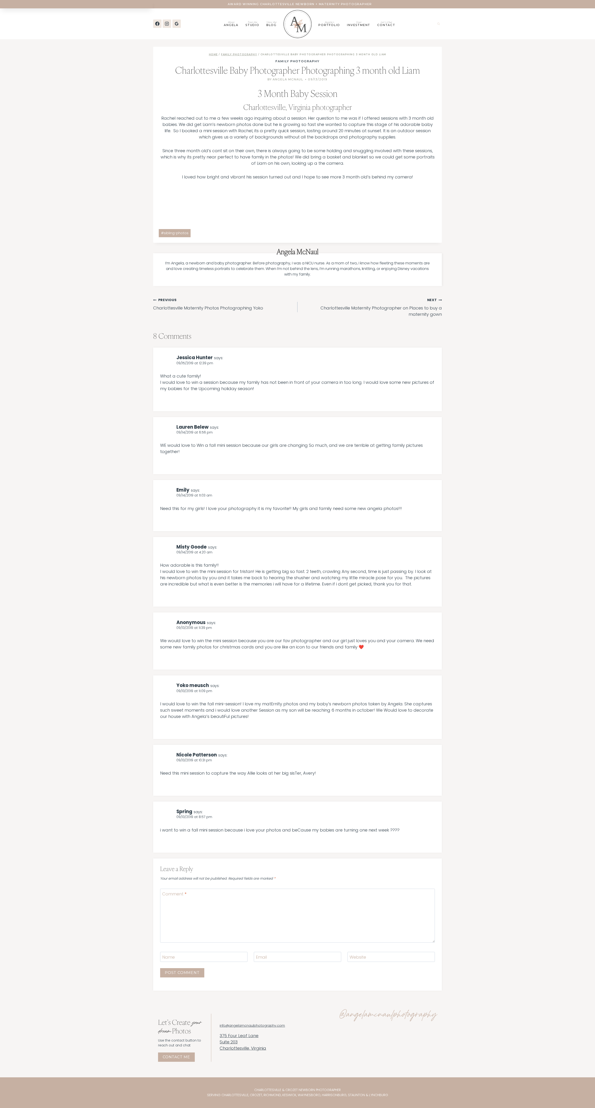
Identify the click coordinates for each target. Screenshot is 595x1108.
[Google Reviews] (176, 24)
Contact (386, 24)
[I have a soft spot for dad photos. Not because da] (317, 1055)
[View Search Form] (438, 23)
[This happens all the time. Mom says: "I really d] (351, 1036)
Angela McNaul (288, 79)
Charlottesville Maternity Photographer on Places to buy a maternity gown (381, 307)
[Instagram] (167, 24)
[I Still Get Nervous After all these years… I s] (420, 1036)
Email (261, 957)
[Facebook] (157, 24)
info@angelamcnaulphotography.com (252, 1025)
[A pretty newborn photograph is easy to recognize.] (317, 1036)
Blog (271, 24)
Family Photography (297, 61)
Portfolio (329, 24)
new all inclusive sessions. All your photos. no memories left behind (76, 4)
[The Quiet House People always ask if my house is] (420, 1055)
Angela (231, 24)
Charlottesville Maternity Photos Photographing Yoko (208, 304)
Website (358, 957)
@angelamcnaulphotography (388, 1015)
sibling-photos (174, 233)
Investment (358, 24)
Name (168, 957)
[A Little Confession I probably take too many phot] (385, 1055)
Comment (174, 894)
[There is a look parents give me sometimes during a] (385, 1036)
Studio (252, 24)
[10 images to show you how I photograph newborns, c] (351, 1055)
